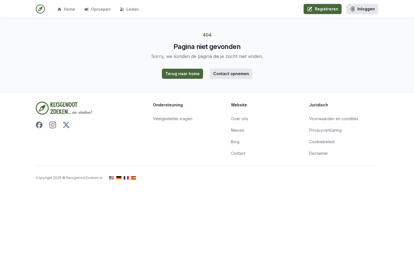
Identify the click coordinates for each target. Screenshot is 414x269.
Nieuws (237, 130)
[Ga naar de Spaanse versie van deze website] (133, 178)
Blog (235, 141)
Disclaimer (318, 153)
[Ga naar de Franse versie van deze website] (126, 178)
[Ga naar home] (40, 9)
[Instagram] (52, 125)
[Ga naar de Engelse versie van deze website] (111, 178)
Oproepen (101, 9)
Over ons (239, 118)
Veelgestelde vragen (172, 118)
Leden (132, 9)
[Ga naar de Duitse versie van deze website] (118, 178)
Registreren (326, 8)
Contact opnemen (231, 73)
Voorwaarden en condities (334, 118)
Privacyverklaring (325, 130)
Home (69, 9)
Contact (238, 153)
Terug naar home (182, 73)
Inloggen (366, 8)
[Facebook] (39, 125)
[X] (66, 125)
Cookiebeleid (322, 141)
